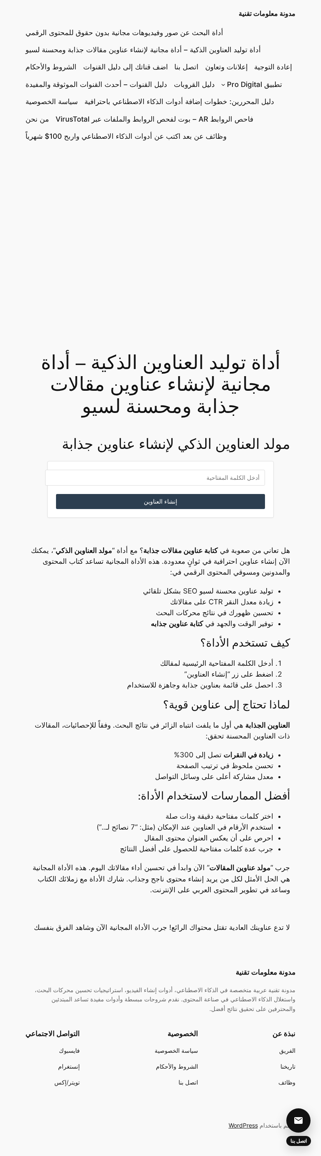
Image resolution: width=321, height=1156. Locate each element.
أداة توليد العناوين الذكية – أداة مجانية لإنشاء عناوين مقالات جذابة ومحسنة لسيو (143, 50)
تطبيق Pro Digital (254, 84)
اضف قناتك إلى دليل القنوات (125, 67)
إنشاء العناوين (160, 501)
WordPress (243, 1125)
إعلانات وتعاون (226, 67)
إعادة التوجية (273, 67)
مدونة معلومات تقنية (267, 13)
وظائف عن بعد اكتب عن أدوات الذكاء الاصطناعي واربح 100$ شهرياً (126, 136)
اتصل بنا (186, 67)
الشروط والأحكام (50, 67)
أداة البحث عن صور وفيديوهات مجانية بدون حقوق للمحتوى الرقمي (124, 32)
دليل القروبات (194, 84)
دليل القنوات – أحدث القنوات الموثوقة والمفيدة (96, 84)
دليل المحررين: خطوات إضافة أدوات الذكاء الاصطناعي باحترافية (179, 101)
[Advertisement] (160, 252)
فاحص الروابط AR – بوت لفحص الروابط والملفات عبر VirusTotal (154, 119)
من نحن (37, 119)
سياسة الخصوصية (51, 101)
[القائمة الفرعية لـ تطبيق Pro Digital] (223, 84)
